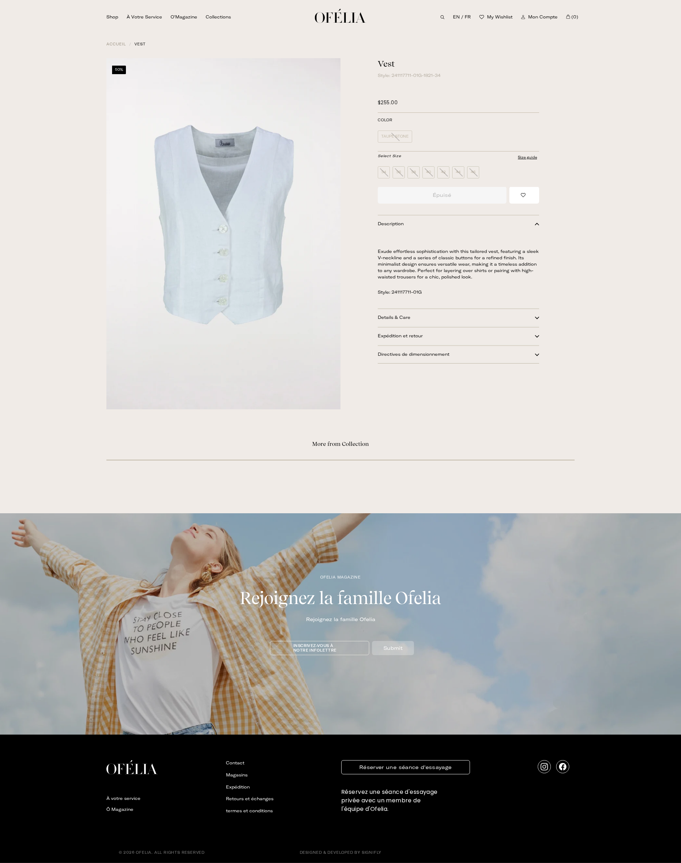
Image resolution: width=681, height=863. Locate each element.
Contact (235, 762)
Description (391, 224)
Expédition (238, 787)
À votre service (144, 17)
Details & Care (394, 317)
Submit (393, 648)
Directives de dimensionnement (413, 354)
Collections (218, 17)
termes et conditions (249, 810)
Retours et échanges (249, 798)
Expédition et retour (400, 336)
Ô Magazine (119, 809)
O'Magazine (184, 17)
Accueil (116, 44)
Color (385, 120)
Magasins (237, 775)
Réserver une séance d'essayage (405, 767)
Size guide (527, 157)
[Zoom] (223, 233)
